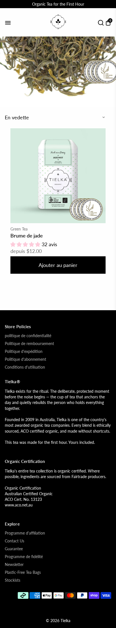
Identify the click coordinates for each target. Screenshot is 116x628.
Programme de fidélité (24, 556)
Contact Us (14, 541)
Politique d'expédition (24, 351)
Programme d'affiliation (25, 533)
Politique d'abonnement (25, 359)
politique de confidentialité (28, 336)
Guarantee (14, 549)
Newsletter (14, 564)
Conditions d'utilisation (25, 367)
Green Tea (19, 229)
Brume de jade (26, 235)
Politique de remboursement (29, 343)
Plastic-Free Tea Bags (23, 572)
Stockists (12, 580)
